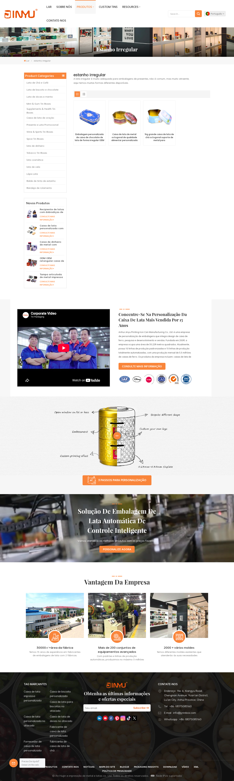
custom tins (108, 7)
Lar (49, 7)
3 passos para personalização (122, 480)
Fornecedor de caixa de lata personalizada (33, 745)
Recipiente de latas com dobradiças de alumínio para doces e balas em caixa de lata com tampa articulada (52, 210)
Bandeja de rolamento (39, 188)
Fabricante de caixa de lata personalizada (58, 731)
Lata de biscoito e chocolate (43, 89)
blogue (124, 766)
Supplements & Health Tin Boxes (41, 110)
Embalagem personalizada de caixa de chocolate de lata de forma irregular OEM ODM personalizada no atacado (89, 137)
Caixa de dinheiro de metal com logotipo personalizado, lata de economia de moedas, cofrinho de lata (52, 243)
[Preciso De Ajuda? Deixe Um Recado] (13, 763)
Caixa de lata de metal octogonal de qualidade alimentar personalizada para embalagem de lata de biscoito (124, 137)
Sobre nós (64, 7)
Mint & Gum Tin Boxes (39, 103)
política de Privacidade (117, 770)
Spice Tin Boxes (35, 139)
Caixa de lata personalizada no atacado (34, 720)
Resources (130, 7)
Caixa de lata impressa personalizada (32, 695)
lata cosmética (35, 160)
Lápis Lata (32, 174)
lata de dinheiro (35, 146)
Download (170, 766)
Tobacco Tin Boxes (37, 153)
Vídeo (185, 766)
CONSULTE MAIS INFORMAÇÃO (47, 218)
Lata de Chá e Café (38, 82)
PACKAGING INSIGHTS (146, 766)
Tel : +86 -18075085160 (178, 706)
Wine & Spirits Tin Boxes (40, 132)
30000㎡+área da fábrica (55, 647)
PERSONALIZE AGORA (117, 549)
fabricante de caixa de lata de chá (60, 745)
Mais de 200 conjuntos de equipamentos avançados (117, 649)
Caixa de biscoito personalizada (60, 693)
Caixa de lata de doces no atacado (61, 718)
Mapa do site (107, 766)
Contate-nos (56, 20)
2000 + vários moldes (179, 647)
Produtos (84, 7)
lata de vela (33, 167)
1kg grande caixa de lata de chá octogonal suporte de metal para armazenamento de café (159, 137)
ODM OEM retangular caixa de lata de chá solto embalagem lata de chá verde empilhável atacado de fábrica (52, 259)
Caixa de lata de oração (40, 117)
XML (196, 766)
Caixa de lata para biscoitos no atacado (61, 706)
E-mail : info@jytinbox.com (180, 713)
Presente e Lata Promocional (42, 124)
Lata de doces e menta (40, 96)
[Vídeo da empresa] (63, 386)
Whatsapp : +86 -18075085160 (182, 719)
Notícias (88, 766)
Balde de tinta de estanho (41, 181)
